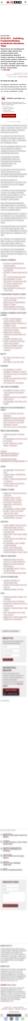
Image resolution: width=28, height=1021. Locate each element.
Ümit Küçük (6, 70)
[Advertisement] (14, 19)
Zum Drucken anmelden (22, 76)
